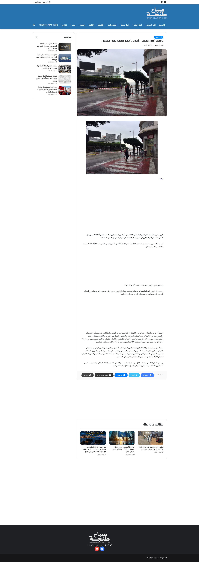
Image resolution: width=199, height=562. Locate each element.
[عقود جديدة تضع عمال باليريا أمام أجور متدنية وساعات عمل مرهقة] (65, 58)
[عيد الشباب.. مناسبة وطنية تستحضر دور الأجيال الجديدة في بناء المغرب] (65, 90)
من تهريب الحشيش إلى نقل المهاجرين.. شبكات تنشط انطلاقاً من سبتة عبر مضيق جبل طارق (94, 449)
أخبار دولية (125, 25)
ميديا (74, 25)
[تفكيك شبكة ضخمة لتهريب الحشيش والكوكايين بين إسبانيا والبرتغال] (150, 438)
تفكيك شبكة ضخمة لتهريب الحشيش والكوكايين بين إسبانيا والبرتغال (150, 448)
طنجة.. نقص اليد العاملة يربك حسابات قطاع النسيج (47, 67)
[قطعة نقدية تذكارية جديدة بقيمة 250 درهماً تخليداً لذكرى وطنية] (65, 79)
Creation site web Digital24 (157, 558)
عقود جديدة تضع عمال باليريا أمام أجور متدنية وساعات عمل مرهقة (46, 57)
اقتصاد (100, 25)
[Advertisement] (76, 12)
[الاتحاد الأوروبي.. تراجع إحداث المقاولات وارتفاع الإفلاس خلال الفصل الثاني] (122, 438)
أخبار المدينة (151, 25)
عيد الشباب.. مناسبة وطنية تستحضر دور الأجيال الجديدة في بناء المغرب (47, 90)
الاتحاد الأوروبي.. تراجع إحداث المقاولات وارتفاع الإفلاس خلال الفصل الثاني (124, 449)
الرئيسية (162, 25)
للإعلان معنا (46, 2)
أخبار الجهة (137, 25)
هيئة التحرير (37, 2)
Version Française (48, 25)
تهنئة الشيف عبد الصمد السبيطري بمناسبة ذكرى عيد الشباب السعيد (47, 46)
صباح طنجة (158, 45)
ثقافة (91, 25)
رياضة (82, 25)
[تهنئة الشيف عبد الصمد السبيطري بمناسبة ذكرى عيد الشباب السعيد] (65, 47)
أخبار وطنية (112, 25)
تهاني (64, 25)
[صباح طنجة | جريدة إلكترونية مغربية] (156, 13)
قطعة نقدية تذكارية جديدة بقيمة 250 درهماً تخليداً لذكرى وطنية (46, 78)
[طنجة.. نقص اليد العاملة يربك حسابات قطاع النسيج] (65, 69)
